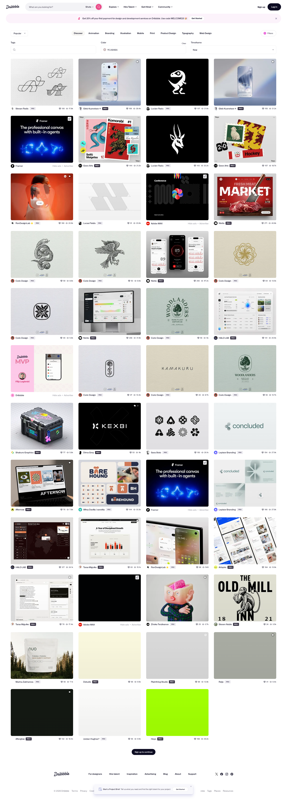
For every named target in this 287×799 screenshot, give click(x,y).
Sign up (261, 7)
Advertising (150, 774)
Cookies (93, 791)
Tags (13, 42)
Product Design (168, 33)
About (178, 774)
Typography (188, 33)
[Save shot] (61, 100)
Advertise (68, 166)
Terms (75, 791)
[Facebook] (221, 774)
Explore (113, 7)
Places (217, 791)
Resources (228, 791)
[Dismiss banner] (191, 786)
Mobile (140, 33)
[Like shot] (67, 100)
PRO (32, 108)
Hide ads (56, 166)
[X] (216, 774)
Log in (274, 7)
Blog (165, 774)
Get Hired (146, 7)
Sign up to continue (143, 752)
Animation (93, 33)
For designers (95, 774)
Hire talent (114, 774)
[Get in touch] (55, 100)
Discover (78, 33)
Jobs (202, 791)
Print (152, 33)
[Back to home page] (12, 7)
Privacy (83, 791)
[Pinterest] (231, 774)
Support (192, 774)
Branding (109, 33)
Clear (184, 43)
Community (164, 7)
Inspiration (132, 774)
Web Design (206, 33)
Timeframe (196, 42)
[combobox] (54, 7)
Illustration (125, 33)
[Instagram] (226, 774)
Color (103, 42)
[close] (276, 18)
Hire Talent (129, 7)
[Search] (99, 7)
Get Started (197, 18)
